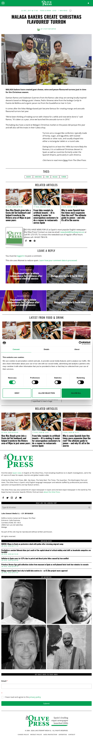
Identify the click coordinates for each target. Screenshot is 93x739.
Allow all (76, 393)
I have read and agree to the (23, 697)
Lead (54, 11)
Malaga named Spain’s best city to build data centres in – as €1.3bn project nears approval (34, 571)
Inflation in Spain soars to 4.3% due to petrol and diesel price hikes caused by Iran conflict (35, 558)
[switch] (35, 382)
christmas (38, 177)
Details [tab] (46, 349)
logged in (21, 256)
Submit (46, 703)
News (65, 160)
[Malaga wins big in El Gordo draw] (67, 274)
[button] (89, 507)
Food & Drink (45, 11)
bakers (28, 177)
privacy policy (35, 697)
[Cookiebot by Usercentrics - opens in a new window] (80, 343)
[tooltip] (26, 241)
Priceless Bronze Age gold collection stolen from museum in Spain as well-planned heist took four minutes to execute (45, 565)
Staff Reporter (49, 29)
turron (63, 177)
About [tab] (76, 349)
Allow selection (46, 393)
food (47, 177)
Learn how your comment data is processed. (58, 260)
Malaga (55, 177)
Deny (17, 393)
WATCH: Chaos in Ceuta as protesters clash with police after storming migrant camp (32, 544)
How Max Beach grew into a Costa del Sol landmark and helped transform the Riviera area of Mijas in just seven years (18, 215)
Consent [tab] (16, 349)
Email (4, 681)
